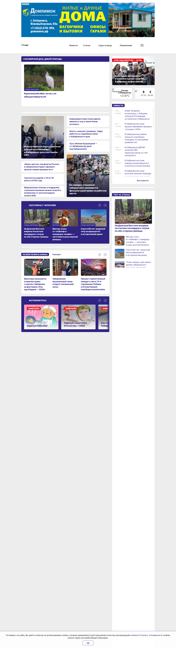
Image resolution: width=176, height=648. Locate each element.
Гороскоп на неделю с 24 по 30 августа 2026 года (39, 179)
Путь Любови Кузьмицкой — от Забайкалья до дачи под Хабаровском (83, 146)
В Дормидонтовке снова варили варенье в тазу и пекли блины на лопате (85, 121)
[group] (37, 275)
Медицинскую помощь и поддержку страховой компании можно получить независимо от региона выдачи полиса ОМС (42, 191)
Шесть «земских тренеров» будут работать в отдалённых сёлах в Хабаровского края (86, 134)
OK (88, 643)
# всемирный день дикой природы (42, 59)
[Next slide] (105, 205)
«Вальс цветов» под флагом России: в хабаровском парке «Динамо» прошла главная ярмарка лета (41, 167)
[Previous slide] (99, 205)
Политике (143, 635)
